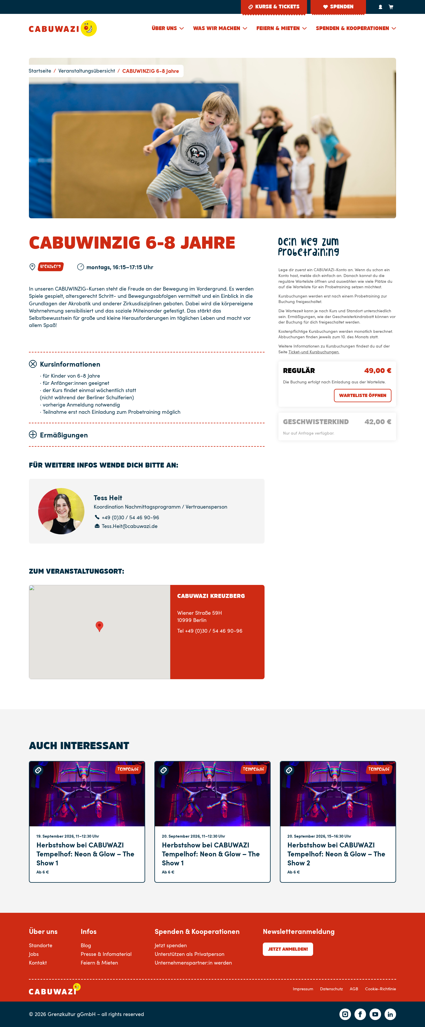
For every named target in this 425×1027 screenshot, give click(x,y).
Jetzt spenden (171, 945)
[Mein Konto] (380, 7)
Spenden (342, 6)
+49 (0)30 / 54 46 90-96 (130, 517)
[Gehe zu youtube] (375, 1014)
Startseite (40, 70)
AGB (354, 988)
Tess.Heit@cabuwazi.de (130, 526)
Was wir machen (216, 28)
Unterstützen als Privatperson (189, 953)
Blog (86, 945)
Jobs (34, 953)
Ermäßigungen (64, 434)
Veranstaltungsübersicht (86, 70)
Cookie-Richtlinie (380, 988)
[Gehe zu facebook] (360, 1014)
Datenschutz (331, 988)
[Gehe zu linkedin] (390, 1014)
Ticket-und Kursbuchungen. (314, 351)
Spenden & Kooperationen (352, 28)
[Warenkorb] (391, 7)
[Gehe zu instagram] (345, 1014)
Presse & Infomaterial (106, 953)
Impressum (303, 988)
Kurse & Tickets (277, 6)
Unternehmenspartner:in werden (193, 962)
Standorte (40, 945)
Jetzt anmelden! (288, 949)
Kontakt (38, 962)
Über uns (164, 28)
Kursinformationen (70, 363)
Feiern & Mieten (278, 28)
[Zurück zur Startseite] (63, 28)
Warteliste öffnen (362, 395)
